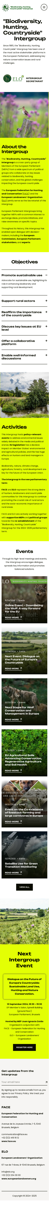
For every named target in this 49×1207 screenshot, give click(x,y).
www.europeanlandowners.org (19, 1178)
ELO (4, 200)
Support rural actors (18, 301)
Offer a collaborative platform (18, 342)
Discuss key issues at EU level (21, 328)
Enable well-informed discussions (19, 357)
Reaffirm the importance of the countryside (22, 314)
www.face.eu (9, 1141)
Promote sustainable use (22, 275)
